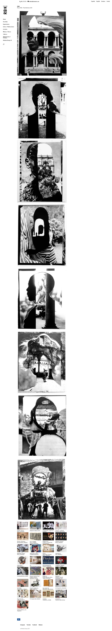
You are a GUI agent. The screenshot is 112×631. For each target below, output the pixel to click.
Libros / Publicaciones (8, 26)
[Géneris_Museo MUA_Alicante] (61, 536)
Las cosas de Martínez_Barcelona (48, 588)
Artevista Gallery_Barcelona (60, 599)
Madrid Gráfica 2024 (35, 530)
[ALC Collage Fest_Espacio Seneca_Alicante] (35, 536)
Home (4, 19)
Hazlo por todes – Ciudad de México (34, 554)
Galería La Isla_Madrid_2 (20, 566)
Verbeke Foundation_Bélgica (22, 588)
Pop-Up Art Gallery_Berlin (21, 599)
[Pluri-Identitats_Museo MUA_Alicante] (48, 548)
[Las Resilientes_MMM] (22, 571)
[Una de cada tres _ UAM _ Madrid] (35, 583)
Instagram (22, 625)
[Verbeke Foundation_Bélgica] (22, 583)
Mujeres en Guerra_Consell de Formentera (47, 542)
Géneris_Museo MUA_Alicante (59, 542)
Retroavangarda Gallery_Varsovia (47, 566)
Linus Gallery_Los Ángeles (21, 610)
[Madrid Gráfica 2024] (35, 525)
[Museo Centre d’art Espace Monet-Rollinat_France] (35, 571)
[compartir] (18, 619)
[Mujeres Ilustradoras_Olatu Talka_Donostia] (48, 571)
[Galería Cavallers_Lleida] (48, 594)
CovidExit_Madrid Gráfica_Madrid (59, 566)
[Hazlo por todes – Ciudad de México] (35, 548)
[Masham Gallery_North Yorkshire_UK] (61, 571)
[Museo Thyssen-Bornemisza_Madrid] (22, 536)
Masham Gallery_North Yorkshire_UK (59, 577)
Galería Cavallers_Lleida (47, 599)
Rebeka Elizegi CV (7, 40)
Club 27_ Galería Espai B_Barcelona (60, 531)
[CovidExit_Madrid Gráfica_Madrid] (61, 560)
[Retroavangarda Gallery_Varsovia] (48, 560)
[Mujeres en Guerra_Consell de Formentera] (48, 536)
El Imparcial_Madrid (35, 599)
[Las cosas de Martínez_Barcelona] (48, 583)
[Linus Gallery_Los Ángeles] (22, 605)
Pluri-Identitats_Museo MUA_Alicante (47, 554)
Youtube (29, 625)
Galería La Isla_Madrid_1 (58, 554)
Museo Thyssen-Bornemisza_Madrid (22, 542)
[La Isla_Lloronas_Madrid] (35, 560)
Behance (40, 625)
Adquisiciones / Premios (7, 37)
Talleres (5, 34)
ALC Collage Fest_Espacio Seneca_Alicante (34, 542)
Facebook (34, 625)
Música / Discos (7, 31)
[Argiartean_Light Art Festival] (48, 525)
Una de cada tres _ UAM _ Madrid (34, 588)
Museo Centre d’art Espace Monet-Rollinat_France (35, 577)
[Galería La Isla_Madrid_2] (22, 560)
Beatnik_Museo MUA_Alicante (21, 554)
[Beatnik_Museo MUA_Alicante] (22, 548)
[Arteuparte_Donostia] (61, 583)
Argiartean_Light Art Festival (48, 531)
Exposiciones (6, 24)
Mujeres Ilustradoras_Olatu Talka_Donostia (47, 577)
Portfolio (5, 21)
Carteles (5, 29)
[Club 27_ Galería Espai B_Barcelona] (61, 525)
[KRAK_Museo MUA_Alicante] (22, 525)
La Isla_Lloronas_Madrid (35, 566)
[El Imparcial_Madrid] (35, 594)
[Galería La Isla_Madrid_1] (61, 548)
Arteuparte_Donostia (60, 588)
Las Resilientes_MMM (22, 576)
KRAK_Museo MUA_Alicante (20, 531)
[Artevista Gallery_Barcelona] (61, 594)
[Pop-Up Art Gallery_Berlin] (22, 594)
